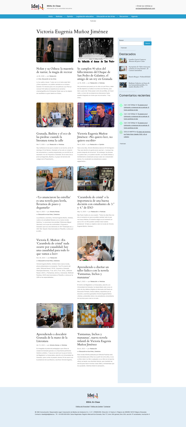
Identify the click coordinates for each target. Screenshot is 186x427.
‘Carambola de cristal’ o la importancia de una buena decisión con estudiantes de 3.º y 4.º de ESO (95, 202)
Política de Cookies (97, 406)
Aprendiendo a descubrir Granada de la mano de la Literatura (51, 338)
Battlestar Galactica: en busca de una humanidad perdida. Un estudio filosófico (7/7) (139, 85)
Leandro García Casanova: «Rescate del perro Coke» (137, 60)
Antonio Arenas (54, 211)
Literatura (56, 214)
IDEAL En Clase (54, 6)
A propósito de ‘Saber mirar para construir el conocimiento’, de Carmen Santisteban (139, 69)
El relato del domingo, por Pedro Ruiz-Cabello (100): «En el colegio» (137, 134)
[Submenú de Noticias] (64, 16)
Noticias (102, 83)
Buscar (121, 40)
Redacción (53, 76)
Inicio (50, 16)
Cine (39, 79)
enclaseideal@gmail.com (145, 8)
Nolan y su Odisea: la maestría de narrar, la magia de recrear (54, 70)
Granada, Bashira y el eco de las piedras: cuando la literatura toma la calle (53, 137)
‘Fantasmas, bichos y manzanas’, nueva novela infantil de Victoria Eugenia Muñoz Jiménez (94, 339)
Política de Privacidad (83, 406)
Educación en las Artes (49, 79)
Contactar (107, 406)
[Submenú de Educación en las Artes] (117, 16)
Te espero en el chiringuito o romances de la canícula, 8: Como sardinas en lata (136, 107)
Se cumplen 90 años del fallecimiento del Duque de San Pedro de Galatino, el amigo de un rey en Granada (94, 74)
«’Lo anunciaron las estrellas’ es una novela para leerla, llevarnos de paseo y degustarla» (53, 202)
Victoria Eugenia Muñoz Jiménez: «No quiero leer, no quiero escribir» (95, 137)
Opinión (101, 144)
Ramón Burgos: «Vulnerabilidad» (140, 77)
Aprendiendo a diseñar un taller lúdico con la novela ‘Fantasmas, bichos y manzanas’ (93, 272)
